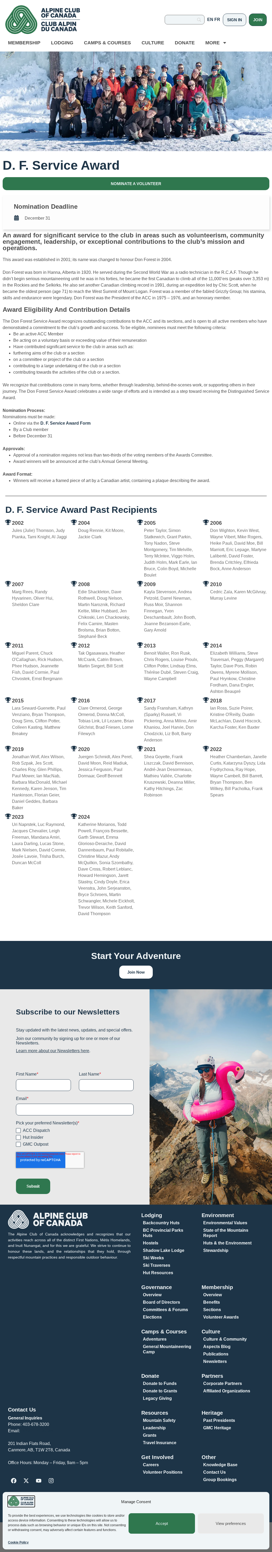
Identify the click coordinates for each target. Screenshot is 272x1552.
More (212, 42)
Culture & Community (225, 1339)
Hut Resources (158, 1272)
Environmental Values (225, 1223)
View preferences (231, 1523)
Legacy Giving (157, 1398)
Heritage (212, 1413)
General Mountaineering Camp (167, 1349)
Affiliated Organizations (226, 1391)
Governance (156, 1287)
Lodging (62, 42)
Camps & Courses (107, 42)
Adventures (155, 1339)
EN (210, 19)
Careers (151, 1465)
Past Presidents (219, 1420)
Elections (152, 1317)
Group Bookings (220, 1479)
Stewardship (215, 1250)
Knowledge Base (220, 1465)
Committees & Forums (165, 1309)
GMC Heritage (217, 1428)
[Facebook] (13, 1480)
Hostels (150, 1243)
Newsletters (215, 1361)
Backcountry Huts (161, 1223)
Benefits (211, 1302)
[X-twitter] (26, 1480)
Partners (212, 1376)
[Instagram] (51, 1480)
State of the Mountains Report (225, 1233)
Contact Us (22, 1410)
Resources (154, 1413)
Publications (215, 1354)
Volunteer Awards (221, 1317)
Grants (149, 1435)
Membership (24, 42)
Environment (218, 1215)
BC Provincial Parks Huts (163, 1233)
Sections (212, 1309)
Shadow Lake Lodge (163, 1250)
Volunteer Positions (162, 1472)
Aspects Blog (217, 1346)
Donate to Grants (160, 1391)
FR (217, 19)
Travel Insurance (159, 1442)
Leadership (154, 1428)
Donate (185, 42)
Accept (162, 1523)
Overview (152, 1295)
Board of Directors (161, 1302)
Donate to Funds (160, 1383)
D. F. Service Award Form (65, 423)
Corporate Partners (222, 1383)
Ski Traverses (156, 1265)
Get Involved (157, 1457)
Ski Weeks (153, 1258)
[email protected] (38, 1431)
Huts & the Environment (227, 1243)
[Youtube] (38, 1480)
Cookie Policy (18, 1542)
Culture (153, 42)
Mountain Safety (159, 1420)
